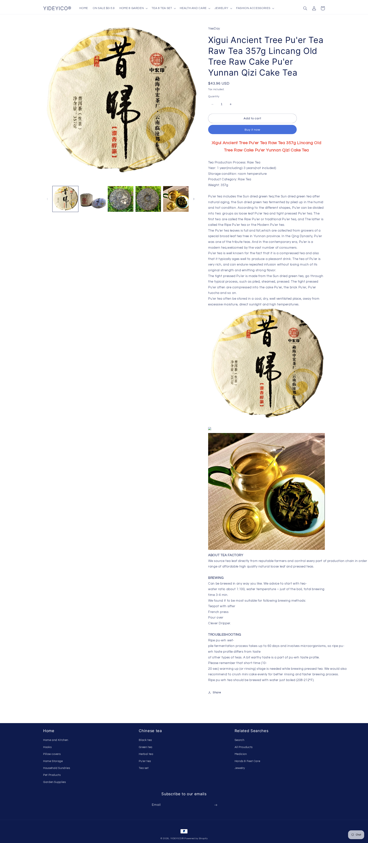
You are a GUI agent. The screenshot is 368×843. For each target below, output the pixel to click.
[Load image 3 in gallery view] (120, 199)
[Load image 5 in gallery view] (176, 199)
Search (239, 740)
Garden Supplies (54, 782)
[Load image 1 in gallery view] (65, 199)
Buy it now (252, 129)
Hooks (47, 747)
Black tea (145, 740)
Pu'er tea (145, 761)
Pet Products (52, 775)
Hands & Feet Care (247, 761)
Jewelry (240, 768)
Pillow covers (52, 754)
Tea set (144, 768)
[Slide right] (194, 199)
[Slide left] (47, 199)
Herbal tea (146, 754)
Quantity (213, 96)
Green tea (145, 747)
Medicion (241, 754)
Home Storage (53, 761)
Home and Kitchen (55, 740)
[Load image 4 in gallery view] (148, 199)
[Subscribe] (215, 805)
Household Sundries (56, 768)
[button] (133, 8)
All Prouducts (244, 747)
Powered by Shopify (196, 838)
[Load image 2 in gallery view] (93, 199)
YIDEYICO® (177, 838)
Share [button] (217, 692)
